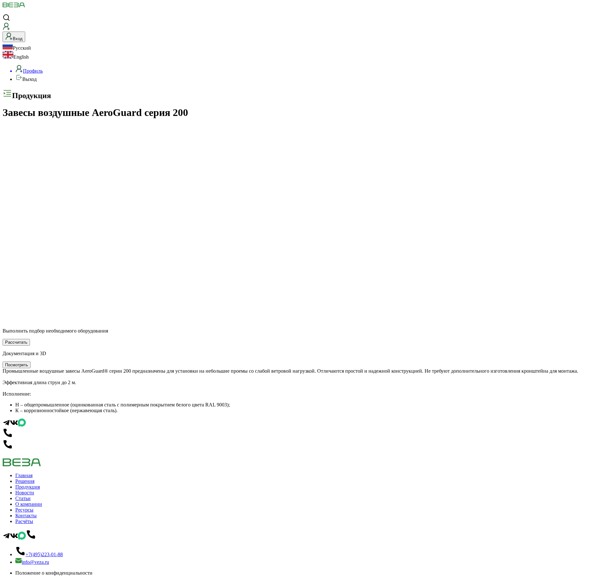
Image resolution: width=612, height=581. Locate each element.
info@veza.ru (35, 562)
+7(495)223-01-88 (44, 554)
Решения (24, 481)
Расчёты (24, 521)
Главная (24, 475)
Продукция (27, 487)
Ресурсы (24, 510)
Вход (18, 38)
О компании (28, 504)
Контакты (26, 515)
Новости (24, 492)
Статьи (23, 498)
